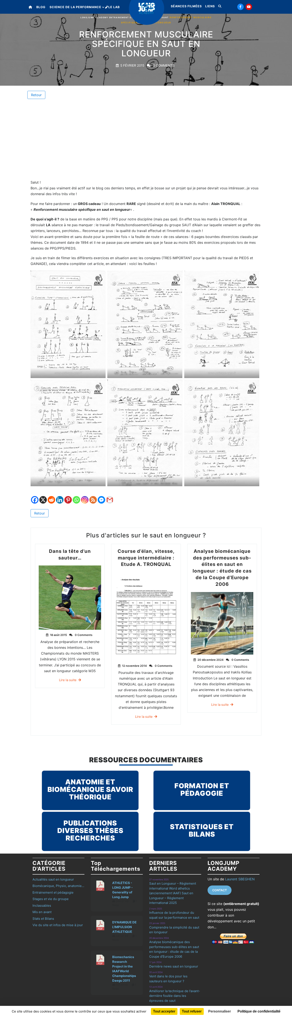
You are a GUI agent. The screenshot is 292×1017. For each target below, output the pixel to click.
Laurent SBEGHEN (240, 879)
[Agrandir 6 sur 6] (254, 385)
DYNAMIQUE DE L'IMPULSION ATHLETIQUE (124, 927)
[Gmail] (110, 497)
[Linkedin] (59, 497)
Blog (41, 7)
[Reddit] (51, 497)
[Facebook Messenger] (101, 497)
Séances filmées (186, 6)
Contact (219, 890)
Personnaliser (219, 1011)
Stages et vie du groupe (50, 899)
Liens (210, 6)
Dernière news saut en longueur (173, 966)
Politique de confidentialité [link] (258, 1011)
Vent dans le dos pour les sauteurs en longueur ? (168, 978)
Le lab (114, 7)
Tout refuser (192, 1011)
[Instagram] (84, 497)
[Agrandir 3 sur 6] (254, 276)
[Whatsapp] (76, 497)
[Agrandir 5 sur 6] (177, 385)
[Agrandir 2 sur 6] (177, 276)
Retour (36, 95)
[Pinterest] (68, 497)
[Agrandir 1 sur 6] (100, 276)
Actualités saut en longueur (53, 879)
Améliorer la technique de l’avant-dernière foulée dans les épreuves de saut (174, 996)
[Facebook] (34, 497)
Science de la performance (75, 7)
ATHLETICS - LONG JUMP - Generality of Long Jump (122, 890)
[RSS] (93, 497)
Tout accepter (164, 1011)
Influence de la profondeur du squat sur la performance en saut (174, 915)
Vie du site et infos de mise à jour (57, 925)
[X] (43, 497)
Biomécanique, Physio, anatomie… (58, 886)
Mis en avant (42, 912)
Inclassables (41, 905)
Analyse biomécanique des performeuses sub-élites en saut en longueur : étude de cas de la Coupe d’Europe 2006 (174, 949)
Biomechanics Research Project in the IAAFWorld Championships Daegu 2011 (124, 969)
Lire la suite (68, 680)
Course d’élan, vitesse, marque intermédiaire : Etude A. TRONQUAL (146, 557)
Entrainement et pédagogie (129, 17)
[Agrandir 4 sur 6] (100, 385)
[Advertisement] (146, 139)
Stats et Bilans (43, 919)
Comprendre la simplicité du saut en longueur (174, 929)
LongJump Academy (94, 17)
